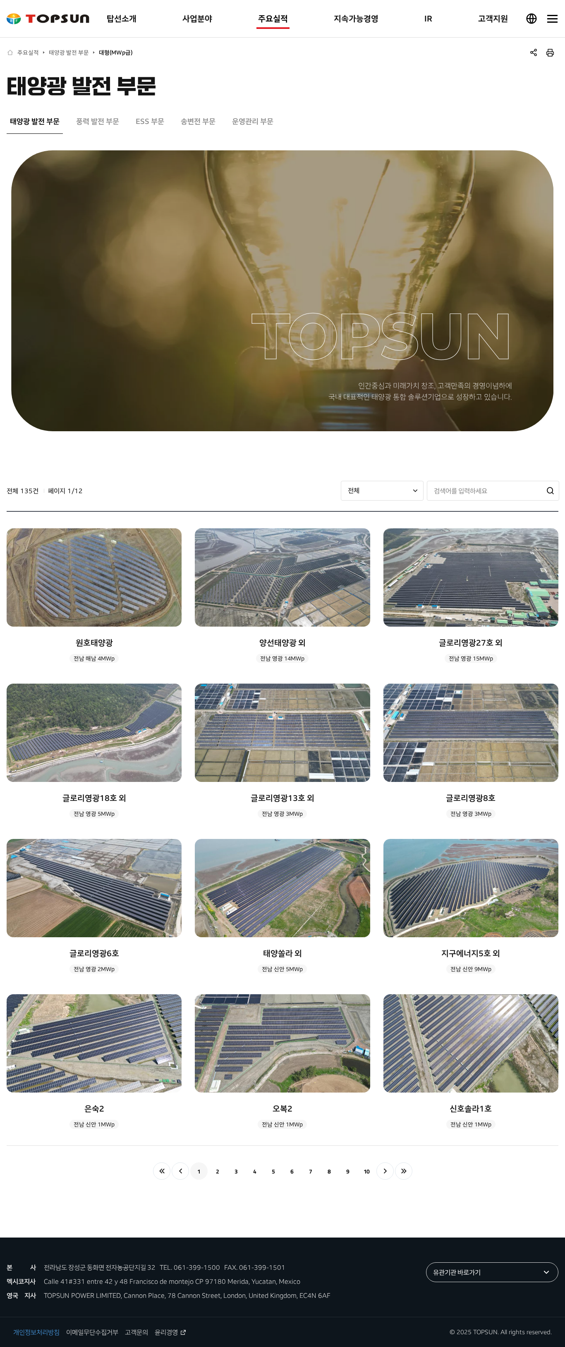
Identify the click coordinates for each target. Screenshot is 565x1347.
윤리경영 (166, 1332)
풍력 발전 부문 (97, 121)
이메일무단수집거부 (92, 1332)
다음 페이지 (385, 1171)
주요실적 (273, 18)
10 (366, 1171)
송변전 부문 (198, 121)
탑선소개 (121, 18)
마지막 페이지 (403, 1171)
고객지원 (493, 18)
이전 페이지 (180, 1171)
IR (428, 18)
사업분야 (197, 18)
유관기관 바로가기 (457, 1272)
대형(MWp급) (115, 52)
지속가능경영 (356, 18)
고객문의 (136, 1332)
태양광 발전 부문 (69, 52)
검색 (549, 490)
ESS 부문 (150, 121)
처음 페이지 (161, 1171)
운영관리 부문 (252, 121)
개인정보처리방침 (36, 1332)
